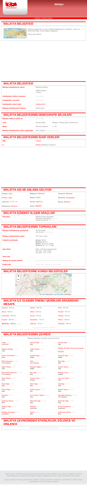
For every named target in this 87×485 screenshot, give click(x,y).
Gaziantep (5, 316)
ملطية (10, 193)
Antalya (60, 316)
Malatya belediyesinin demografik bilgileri (38, 114)
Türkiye (38, 141)
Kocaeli (60, 312)
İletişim (36, 480)
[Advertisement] (43, 61)
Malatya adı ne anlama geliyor (27, 189)
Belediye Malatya (47, 18)
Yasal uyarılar (9, 480)
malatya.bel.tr (40, 104)
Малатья (67, 202)
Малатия (41, 193)
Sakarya (33, 323)
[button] (18, 276)
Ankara (32, 308)
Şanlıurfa (5, 323)
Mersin (60, 320)
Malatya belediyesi (18, 23)
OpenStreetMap (59, 294)
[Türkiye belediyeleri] (13, 5)
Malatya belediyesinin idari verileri (31, 137)
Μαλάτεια (69, 193)
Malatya (58, 4)
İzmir (60, 308)
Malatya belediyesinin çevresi (27, 334)
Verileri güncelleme (34, 34)
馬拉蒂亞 (38, 206)
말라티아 (39, 202)
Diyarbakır (33, 320)
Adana (32, 312)
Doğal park (6, 264)
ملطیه (10, 197)
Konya (32, 316)
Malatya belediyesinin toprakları (30, 226)
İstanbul (5, 308)
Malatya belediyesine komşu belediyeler (36, 271)
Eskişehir (61, 323)
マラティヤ (14, 202)
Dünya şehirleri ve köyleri (50, 480)
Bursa (4, 312)
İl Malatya (37, 18)
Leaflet (43, 294)
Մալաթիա (70, 197)
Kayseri (4, 320)
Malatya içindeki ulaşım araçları (29, 212)
